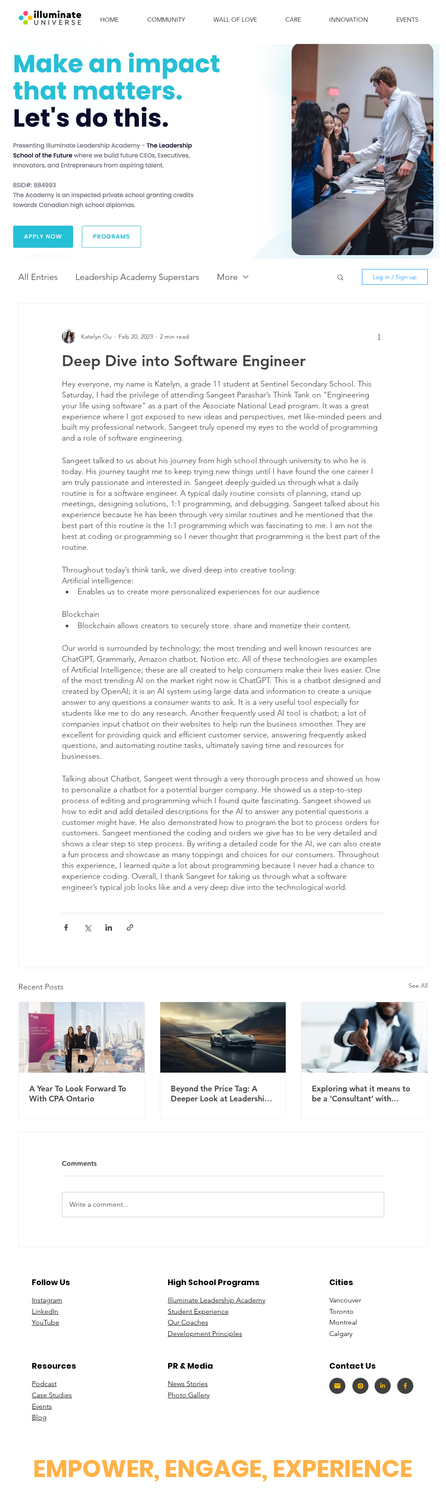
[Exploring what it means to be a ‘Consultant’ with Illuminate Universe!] (364, 1037)
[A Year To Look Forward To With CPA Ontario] (82, 1037)
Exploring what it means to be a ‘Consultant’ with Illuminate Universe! (361, 1094)
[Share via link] (130, 927)
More (227, 277)
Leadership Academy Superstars (137, 277)
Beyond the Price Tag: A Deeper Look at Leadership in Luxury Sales (220, 1094)
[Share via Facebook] (66, 927)
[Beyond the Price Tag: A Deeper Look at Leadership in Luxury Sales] (223, 1037)
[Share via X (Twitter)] (87, 927)
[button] (348, 19)
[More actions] (379, 336)
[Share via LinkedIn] (109, 927)
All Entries (38, 277)
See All (418, 985)
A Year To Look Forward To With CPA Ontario (77, 1094)
